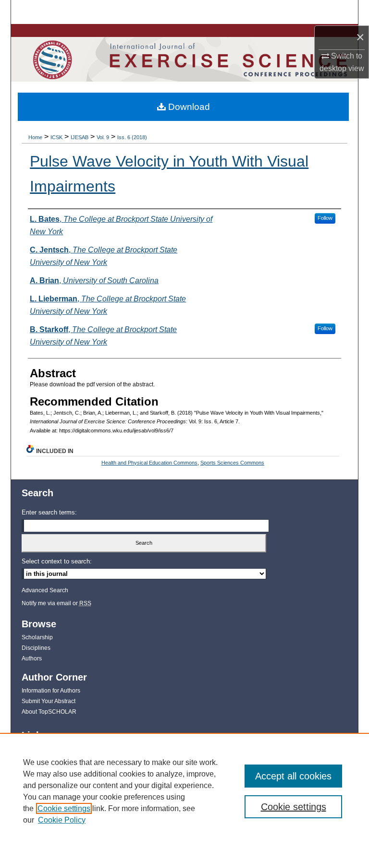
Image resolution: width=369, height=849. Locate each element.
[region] (184, 791)
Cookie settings (63, 808)
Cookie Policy (62, 820)
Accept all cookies (293, 776)
